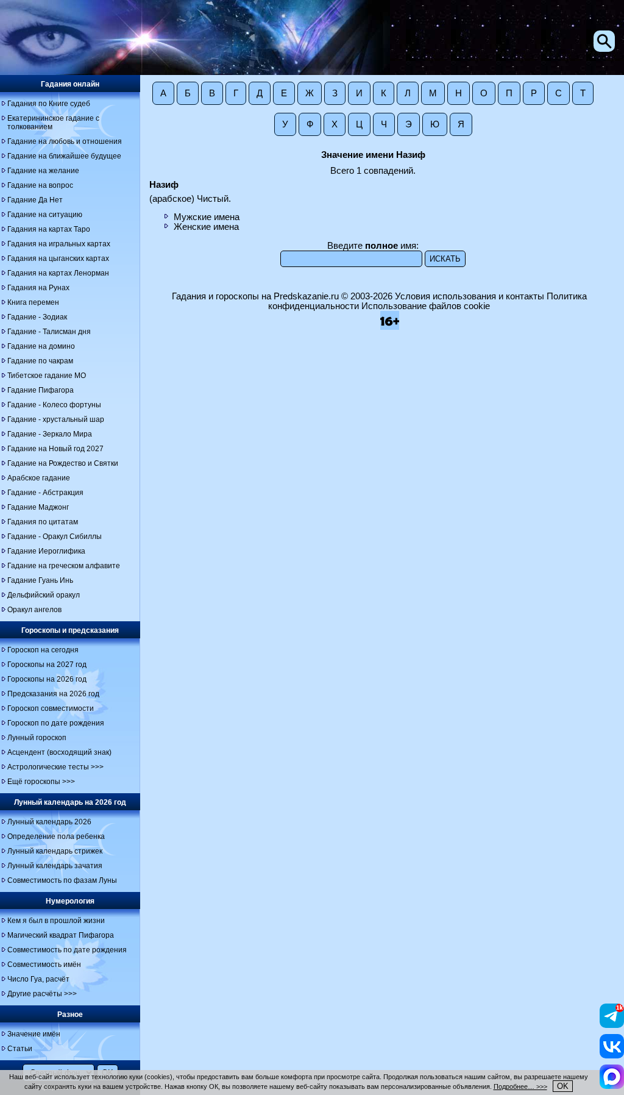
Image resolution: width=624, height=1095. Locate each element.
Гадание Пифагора (40, 390)
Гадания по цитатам (42, 522)
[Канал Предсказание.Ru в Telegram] (612, 1025)
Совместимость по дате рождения (67, 950)
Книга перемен (33, 302)
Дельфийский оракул (43, 595)
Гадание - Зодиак (37, 317)
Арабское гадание (38, 478)
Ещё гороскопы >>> (41, 781)
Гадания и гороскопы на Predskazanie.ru (255, 296)
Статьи (19, 1048)
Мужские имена (206, 217)
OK (563, 1086)
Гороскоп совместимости (50, 708)
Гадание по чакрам (40, 361)
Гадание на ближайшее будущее (64, 156)
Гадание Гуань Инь (40, 580)
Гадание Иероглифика (46, 551)
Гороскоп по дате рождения (55, 723)
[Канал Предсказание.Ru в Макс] (612, 1086)
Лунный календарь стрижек (54, 851)
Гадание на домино (41, 346)
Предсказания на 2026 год (53, 694)
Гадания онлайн (70, 84)
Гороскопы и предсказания (70, 630)
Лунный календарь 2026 (49, 822)
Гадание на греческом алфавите (63, 566)
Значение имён (33, 1034)
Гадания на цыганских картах (58, 258)
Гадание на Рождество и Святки (62, 463)
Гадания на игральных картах (58, 244)
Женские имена (206, 227)
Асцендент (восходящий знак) (59, 752)
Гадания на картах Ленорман (58, 273)
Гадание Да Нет (35, 200)
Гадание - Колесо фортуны (54, 405)
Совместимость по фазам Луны (62, 880)
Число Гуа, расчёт (38, 979)
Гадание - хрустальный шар (55, 419)
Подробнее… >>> (520, 1086)
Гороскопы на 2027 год (47, 664)
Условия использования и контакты (469, 296)
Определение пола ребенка (56, 836)
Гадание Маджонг (38, 507)
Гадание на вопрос (40, 185)
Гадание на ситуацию (44, 214)
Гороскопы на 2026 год (47, 679)
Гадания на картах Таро (48, 229)
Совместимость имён (44, 964)
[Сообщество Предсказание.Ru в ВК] (612, 1055)
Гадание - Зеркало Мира (49, 434)
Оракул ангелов (34, 609)
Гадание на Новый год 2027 (55, 448)
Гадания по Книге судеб (48, 103)
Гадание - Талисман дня (49, 331)
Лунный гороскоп (36, 737)
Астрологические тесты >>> (55, 767)
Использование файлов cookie (425, 306)
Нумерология (70, 901)
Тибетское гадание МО (46, 375)
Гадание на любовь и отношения (64, 141)
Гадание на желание (43, 170)
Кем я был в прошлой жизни (56, 920)
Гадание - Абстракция (45, 492)
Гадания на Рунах (38, 288)
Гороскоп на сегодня (43, 650)
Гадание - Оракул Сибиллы (54, 536)
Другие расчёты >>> (42, 994)
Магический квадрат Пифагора (60, 935)
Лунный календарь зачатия (54, 865)
